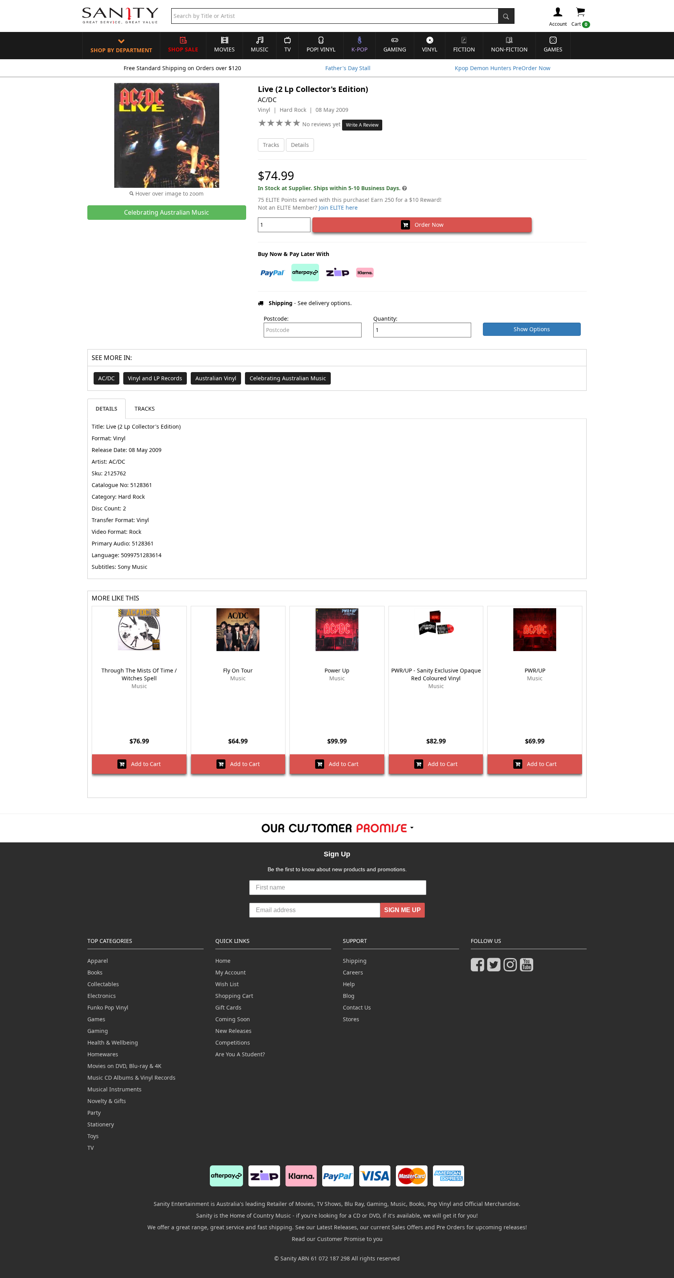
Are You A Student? (240, 1054)
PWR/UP (535, 670)
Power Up (337, 670)
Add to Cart (143, 764)
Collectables (103, 984)
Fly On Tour (238, 670)
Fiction (464, 49)
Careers (353, 972)
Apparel (97, 960)
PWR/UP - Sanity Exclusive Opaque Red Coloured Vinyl (436, 674)
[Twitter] (495, 968)
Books (95, 972)
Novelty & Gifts (106, 1101)
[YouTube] (528, 968)
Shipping (355, 960)
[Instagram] (512, 968)
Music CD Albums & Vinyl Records (131, 1077)
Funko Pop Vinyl (107, 1007)
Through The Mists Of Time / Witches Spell (139, 674)
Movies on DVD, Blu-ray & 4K (124, 1066)
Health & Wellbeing (112, 1042)
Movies (224, 49)
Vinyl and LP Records (155, 378)
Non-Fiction (509, 49)
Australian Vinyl (215, 378)
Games (553, 49)
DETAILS (106, 408)
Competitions (232, 1042)
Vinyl (429, 49)
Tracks (271, 144)
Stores (351, 1019)
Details (300, 144)
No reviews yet (322, 124)
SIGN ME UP (402, 910)
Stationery (100, 1124)
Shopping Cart (234, 995)
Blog (349, 995)
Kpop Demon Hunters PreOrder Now (502, 68)
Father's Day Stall (348, 68)
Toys (93, 1136)
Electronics (101, 995)
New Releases (233, 1030)
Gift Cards (228, 1007)
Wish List (227, 984)
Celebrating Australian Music (288, 378)
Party (94, 1112)
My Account (230, 972)
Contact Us (357, 1007)
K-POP (359, 49)
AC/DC (106, 378)
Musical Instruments (114, 1089)
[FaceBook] (479, 968)
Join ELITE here (338, 207)
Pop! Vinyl (321, 49)
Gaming (394, 49)
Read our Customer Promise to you (337, 1239)
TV (287, 49)
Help (349, 984)
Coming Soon (232, 1019)
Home (223, 960)
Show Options (532, 329)
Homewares (102, 1054)
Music (259, 49)
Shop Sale (183, 49)
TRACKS (145, 408)
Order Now (426, 224)
